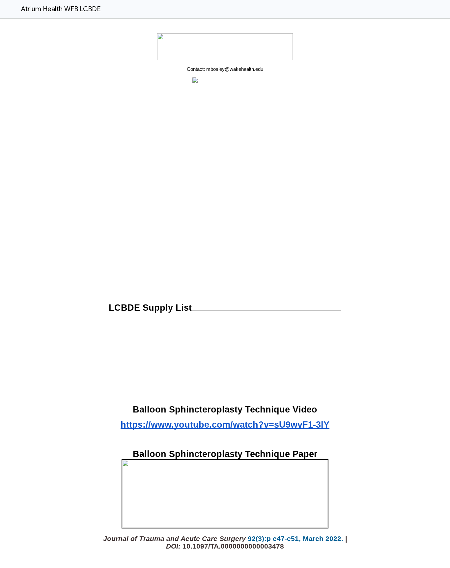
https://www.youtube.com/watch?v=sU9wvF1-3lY (225, 425)
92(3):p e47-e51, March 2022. (295, 538)
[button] (9, 9)
